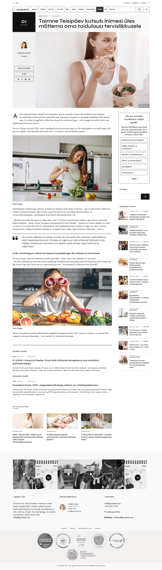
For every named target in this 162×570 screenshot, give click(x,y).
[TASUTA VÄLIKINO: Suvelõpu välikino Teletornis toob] (113, 474)
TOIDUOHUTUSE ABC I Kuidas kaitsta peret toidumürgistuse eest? (96, 437)
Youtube (143, 3)
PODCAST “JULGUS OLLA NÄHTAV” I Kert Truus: (139, 347)
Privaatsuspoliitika (112, 511)
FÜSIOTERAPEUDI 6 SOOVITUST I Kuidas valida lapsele (138, 282)
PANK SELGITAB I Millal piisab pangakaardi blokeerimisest (137, 266)
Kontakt (98, 528)
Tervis (46, 16)
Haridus (145, 211)
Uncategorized (134, 357)
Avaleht (64, 528)
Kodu (40, 16)
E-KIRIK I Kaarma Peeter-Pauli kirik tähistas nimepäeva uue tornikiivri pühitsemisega (56, 362)
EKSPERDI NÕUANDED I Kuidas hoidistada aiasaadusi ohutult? (138, 298)
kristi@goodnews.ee (74, 511)
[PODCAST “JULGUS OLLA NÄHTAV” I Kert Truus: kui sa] (46, 474)
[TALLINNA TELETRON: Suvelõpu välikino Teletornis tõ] (91, 474)
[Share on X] (22, 79)
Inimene (145, 341)
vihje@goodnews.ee (21, 517)
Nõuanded (133, 292)
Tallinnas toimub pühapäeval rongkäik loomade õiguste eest (139, 364)
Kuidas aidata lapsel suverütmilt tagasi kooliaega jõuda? (61, 437)
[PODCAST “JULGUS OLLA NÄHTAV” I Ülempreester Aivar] (135, 474)
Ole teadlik (133, 260)
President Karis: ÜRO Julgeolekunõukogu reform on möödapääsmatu (55, 385)
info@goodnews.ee (112, 503)
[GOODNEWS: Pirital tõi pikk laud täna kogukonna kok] (24, 474)
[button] (14, 9)
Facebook (127, 3)
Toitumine (26, 68)
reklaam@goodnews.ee (123, 517)
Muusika (146, 241)
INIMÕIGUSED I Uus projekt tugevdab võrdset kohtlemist (138, 232)
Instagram (135, 3)
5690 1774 (72, 508)
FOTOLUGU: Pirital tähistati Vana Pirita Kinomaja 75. (138, 332)
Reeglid (72, 528)
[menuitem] (35, 9)
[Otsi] (145, 197)
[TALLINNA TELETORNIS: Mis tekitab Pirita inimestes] (69, 474)
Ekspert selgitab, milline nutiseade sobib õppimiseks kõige (137, 316)
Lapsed (145, 276)
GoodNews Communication (97, 566)
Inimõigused (133, 227)
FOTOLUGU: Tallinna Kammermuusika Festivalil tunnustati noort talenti (139, 248)
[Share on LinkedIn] (26, 79)
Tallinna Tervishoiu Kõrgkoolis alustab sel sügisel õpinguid (139, 217)
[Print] (29, 79)
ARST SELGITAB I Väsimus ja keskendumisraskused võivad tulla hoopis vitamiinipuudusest (28, 438)
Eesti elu (20, 356)
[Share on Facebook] (18, 79)
